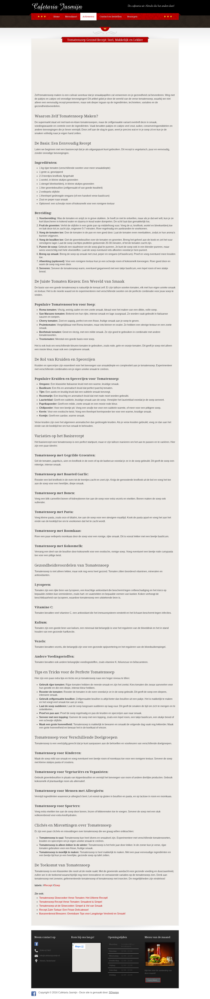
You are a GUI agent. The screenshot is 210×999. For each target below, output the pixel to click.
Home (56, 16)
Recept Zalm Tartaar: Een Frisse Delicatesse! (64, 909)
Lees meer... (153, 980)
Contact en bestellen (111, 16)
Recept (48, 885)
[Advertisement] (105, 70)
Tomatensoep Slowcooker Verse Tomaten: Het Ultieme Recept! (73, 897)
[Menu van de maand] (161, 954)
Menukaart (71, 16)
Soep (57, 885)
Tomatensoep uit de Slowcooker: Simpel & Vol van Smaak (70, 905)
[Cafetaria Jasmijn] (57, 10)
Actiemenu (88, 16)
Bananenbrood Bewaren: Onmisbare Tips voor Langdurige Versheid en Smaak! (82, 913)
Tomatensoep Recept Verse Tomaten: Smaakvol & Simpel (70, 901)
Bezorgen (132, 16)
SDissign (114, 992)
